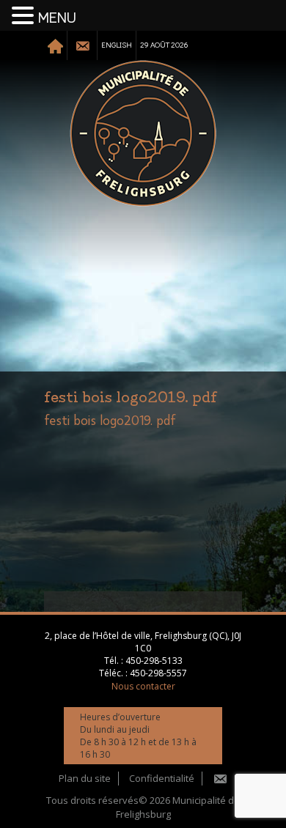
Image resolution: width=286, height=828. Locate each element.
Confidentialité (161, 778)
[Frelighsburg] (143, 133)
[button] (25, 16)
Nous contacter (143, 686)
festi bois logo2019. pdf (110, 421)
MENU (57, 18)
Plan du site (85, 778)
